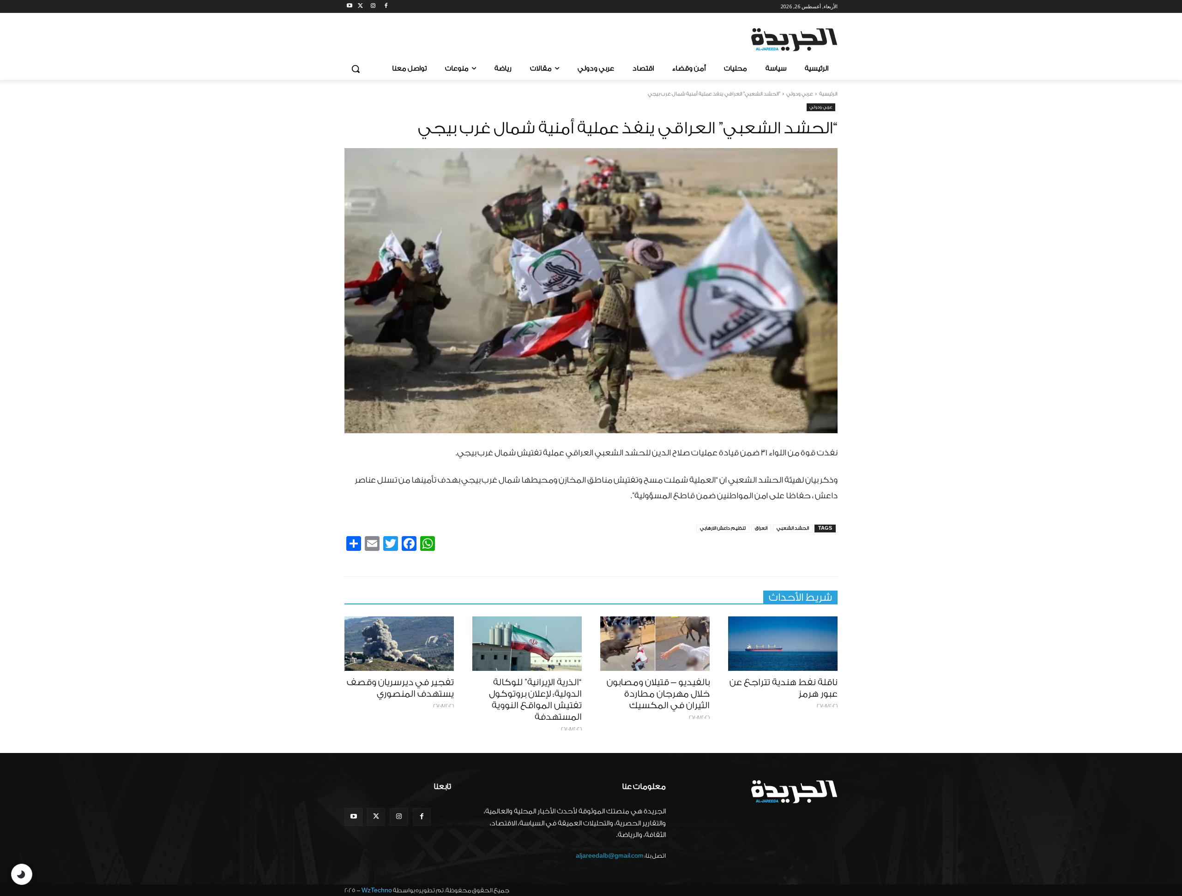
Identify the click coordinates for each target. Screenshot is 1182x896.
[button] (355, 69)
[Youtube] (349, 6)
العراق (761, 528)
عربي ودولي (799, 94)
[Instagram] (373, 6)
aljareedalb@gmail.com (610, 855)
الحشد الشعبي (793, 528)
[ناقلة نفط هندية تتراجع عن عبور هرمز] (783, 643)
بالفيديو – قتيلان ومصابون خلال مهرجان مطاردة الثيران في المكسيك (658, 694)
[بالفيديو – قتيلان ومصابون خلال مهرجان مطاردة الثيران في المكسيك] (655, 643)
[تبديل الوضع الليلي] (21, 874)
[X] (360, 6)
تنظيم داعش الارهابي (723, 528)
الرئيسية (828, 94)
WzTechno (377, 890)
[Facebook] (385, 6)
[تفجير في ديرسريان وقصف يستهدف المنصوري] (399, 643)
